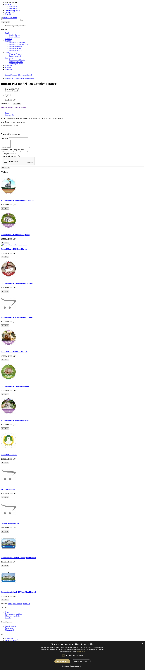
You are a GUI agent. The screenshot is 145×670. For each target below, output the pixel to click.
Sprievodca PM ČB (8, 489)
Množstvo (4, 104)
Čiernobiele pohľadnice (17, 60)
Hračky (7, 33)
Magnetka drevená (15, 46)
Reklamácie (9, 628)
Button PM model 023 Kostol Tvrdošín (15, 386)
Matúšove (8, 69)
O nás (7, 612)
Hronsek (19, 604)
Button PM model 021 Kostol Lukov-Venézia (17, 318)
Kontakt (8, 618)
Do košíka (17, 104)
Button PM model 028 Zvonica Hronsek (18, 75)
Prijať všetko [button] (62, 661)
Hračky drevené (14, 35)
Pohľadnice (9, 58)
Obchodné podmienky (12, 616)
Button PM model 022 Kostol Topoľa (14, 352)
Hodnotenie (5, 152)
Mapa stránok (9, 630)
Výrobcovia (9, 638)
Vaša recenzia (5, 148)
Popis (7, 113)
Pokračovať (5, 168)
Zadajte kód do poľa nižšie (11, 156)
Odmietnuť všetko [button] (81, 661)
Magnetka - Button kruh (17, 42)
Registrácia (13, 6)
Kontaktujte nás (10, 626)
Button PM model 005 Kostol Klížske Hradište (17, 200)
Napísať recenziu (20, 107)
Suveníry (8, 67)
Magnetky (8, 41)
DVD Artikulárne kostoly (10, 523)
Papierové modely (15, 56)
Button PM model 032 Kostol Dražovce (15, 420)
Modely (7, 52)
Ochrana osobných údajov (14, 614)
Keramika (8, 39)
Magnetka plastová (15, 50)
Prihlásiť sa (13, 8)
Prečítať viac (81, 651)
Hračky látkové (14, 37)
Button (10, 604)
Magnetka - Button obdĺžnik (18, 44)
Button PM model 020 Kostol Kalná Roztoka (17, 283)
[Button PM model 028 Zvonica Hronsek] (19, 78)
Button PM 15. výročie (9, 455)
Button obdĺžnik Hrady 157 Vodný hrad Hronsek (18, 592)
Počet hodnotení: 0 (7, 107)
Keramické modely (15, 54)
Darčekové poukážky (12, 640)
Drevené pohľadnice (16, 62)
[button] (72, 666)
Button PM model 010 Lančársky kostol (15, 235)
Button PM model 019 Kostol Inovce (14, 249)
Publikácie (8, 65)
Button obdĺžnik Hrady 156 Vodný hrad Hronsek (18, 558)
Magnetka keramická (16, 48)
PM (14, 604)
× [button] (142, 643)
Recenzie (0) (9, 115)
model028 (26, 604)
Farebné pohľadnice (16, 64)
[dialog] (72, 655)
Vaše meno (4, 138)
